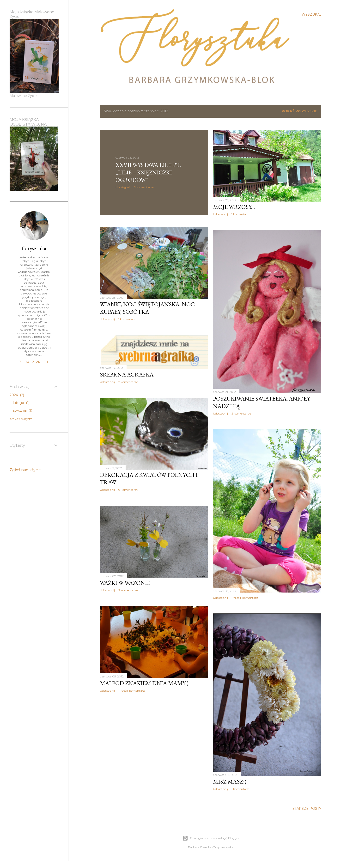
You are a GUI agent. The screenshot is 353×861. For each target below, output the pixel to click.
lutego (21, 403)
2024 (16, 395)
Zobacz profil (34, 362)
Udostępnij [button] (123, 187)
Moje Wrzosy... (234, 206)
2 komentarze (241, 413)
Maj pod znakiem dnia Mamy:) (144, 683)
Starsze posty (306, 808)
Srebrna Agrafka (126, 374)
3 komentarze (143, 187)
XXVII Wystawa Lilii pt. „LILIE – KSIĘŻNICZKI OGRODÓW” (148, 172)
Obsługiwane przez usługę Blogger (214, 838)
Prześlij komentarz (244, 598)
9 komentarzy (128, 489)
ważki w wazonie (125, 583)
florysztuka (34, 248)
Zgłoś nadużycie (25, 470)
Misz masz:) (229, 781)
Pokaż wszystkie (299, 111)
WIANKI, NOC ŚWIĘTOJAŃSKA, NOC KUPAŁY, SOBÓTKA (147, 307)
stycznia (22, 410)
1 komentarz (240, 214)
